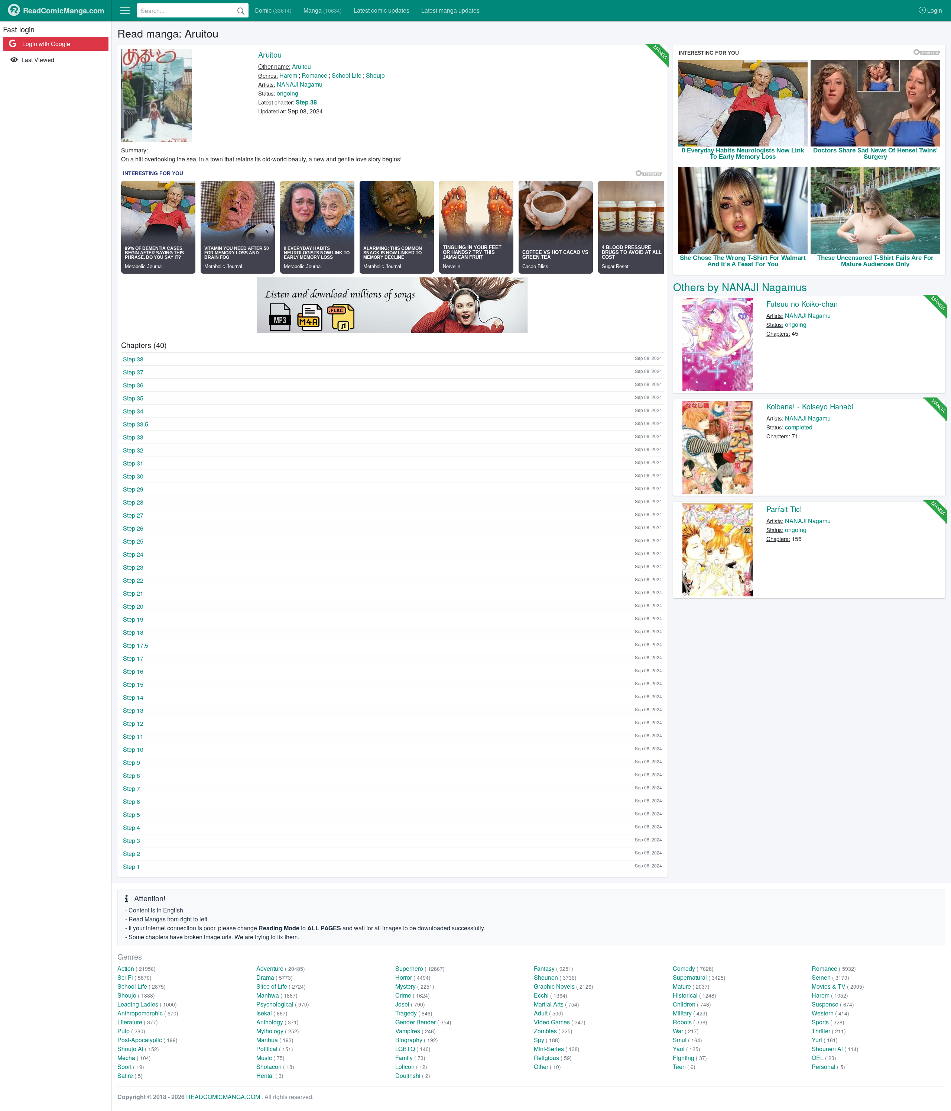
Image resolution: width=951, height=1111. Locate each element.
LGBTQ (413, 1048)
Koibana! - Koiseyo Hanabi (809, 406)
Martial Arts (556, 1004)
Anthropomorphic (147, 1013)
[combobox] (193, 10)
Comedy (693, 968)
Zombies (553, 1031)
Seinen (830, 977)
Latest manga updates (450, 10)
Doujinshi (412, 1075)
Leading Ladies (147, 1004)
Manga (323, 10)
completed (798, 427)
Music (270, 1057)
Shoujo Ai (138, 1048)
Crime (412, 995)
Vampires (415, 1031)
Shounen (555, 977)
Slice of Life (281, 986)
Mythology (277, 1031)
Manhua (274, 1040)
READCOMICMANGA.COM (224, 1096)
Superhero (420, 968)
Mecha (134, 1057)
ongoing (287, 93)
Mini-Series (557, 1048)
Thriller (829, 1031)
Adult (548, 1013)
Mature (691, 986)
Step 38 (306, 102)
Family (410, 1057)
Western (830, 1013)
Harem (288, 75)
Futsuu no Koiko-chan (802, 303)
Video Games (559, 1022)
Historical (694, 995)
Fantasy (553, 968)
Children (692, 1004)
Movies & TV (838, 986)
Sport (130, 1066)
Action (136, 968)
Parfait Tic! (784, 508)
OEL (824, 1057)
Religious (553, 1057)
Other (547, 1066)
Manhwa (277, 995)
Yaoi (686, 1048)
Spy (547, 1040)
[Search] (241, 10)
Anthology (277, 1022)
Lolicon (411, 1066)
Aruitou (270, 54)
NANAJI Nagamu (299, 84)
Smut (687, 1040)
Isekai (272, 1013)
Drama (274, 977)
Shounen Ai (835, 1048)
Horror (413, 977)
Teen (684, 1066)
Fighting (690, 1057)
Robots (690, 1022)
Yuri (825, 1040)
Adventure (280, 968)
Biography (416, 1040)
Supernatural (699, 977)
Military (690, 1013)
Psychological (282, 1004)
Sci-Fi (134, 977)
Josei (410, 1004)
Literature (137, 1022)
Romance (314, 75)
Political (274, 1048)
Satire (130, 1075)
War (686, 1031)
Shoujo (375, 75)
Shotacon (275, 1066)
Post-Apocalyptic (147, 1040)
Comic (273, 10)
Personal (828, 1066)
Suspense (833, 1004)
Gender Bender (423, 1022)
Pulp (131, 1031)
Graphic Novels (563, 986)
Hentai (269, 1075)
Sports (828, 1022)
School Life (346, 75)
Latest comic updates (381, 10)
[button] (125, 10)
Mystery (414, 986)
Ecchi (550, 995)
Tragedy (413, 1013)
